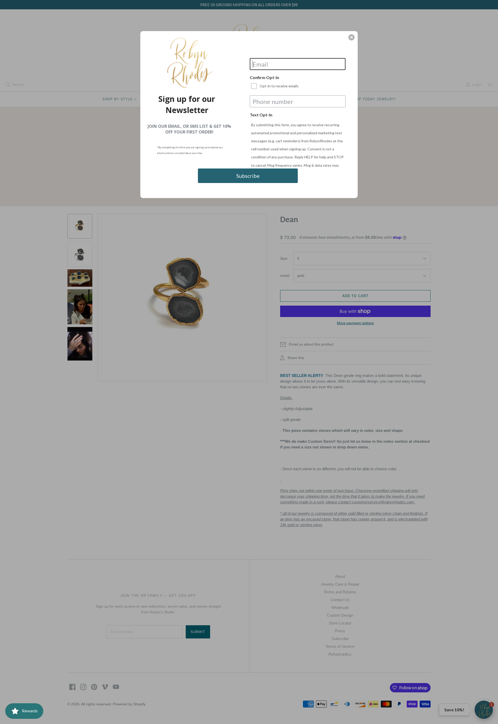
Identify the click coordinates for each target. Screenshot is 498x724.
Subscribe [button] (248, 176)
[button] (351, 37)
